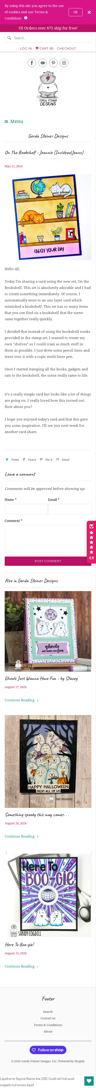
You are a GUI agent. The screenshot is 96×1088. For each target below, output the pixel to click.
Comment (13, 521)
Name (11, 500)
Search (48, 1012)
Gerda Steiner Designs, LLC (39, 1061)
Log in (26, 48)
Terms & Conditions (48, 1025)
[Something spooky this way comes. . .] (48, 761)
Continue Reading (20, 700)
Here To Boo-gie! (19, 944)
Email (53, 500)
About (48, 1031)
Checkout (66, 48)
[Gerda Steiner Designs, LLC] (48, 89)
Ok (75, 12)
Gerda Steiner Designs (48, 136)
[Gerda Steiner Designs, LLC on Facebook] (32, 63)
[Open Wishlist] (89, 1081)
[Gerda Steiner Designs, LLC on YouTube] (42, 63)
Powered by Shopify (71, 1061)
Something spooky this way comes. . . (37, 814)
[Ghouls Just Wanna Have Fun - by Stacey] (48, 631)
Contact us (48, 1018)
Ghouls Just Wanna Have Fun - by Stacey (41, 678)
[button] (91, 542)
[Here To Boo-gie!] (48, 894)
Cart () (46, 48)
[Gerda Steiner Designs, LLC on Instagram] (64, 63)
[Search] (9, 37)
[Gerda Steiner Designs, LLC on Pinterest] (53, 63)
